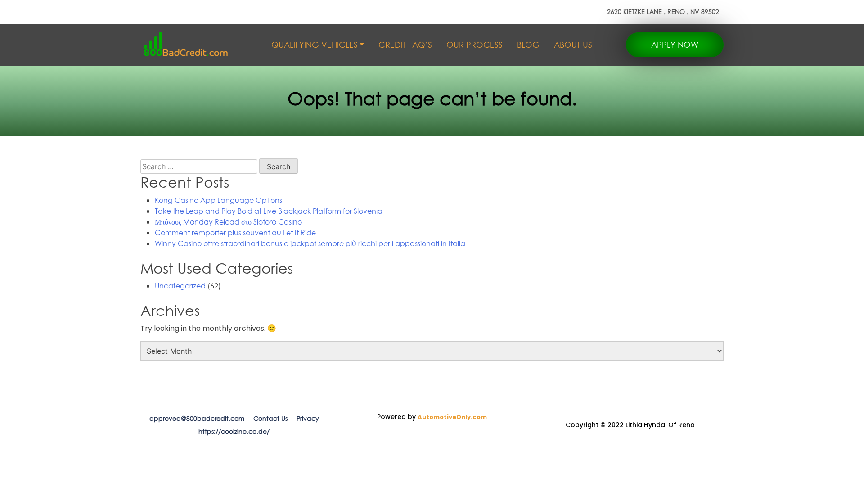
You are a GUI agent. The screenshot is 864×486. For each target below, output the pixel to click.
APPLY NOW (674, 44)
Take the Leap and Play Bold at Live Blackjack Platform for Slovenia (268, 211)
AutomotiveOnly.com (452, 417)
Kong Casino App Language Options (218, 200)
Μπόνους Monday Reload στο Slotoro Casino (228, 222)
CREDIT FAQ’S (405, 44)
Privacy (308, 418)
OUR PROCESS (474, 44)
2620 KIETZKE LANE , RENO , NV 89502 (663, 11)
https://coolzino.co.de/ (234, 431)
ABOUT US (573, 44)
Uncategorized (180, 286)
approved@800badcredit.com (196, 418)
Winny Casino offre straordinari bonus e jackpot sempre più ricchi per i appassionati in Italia (310, 243)
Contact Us (270, 418)
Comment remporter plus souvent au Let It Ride (235, 233)
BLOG (528, 44)
